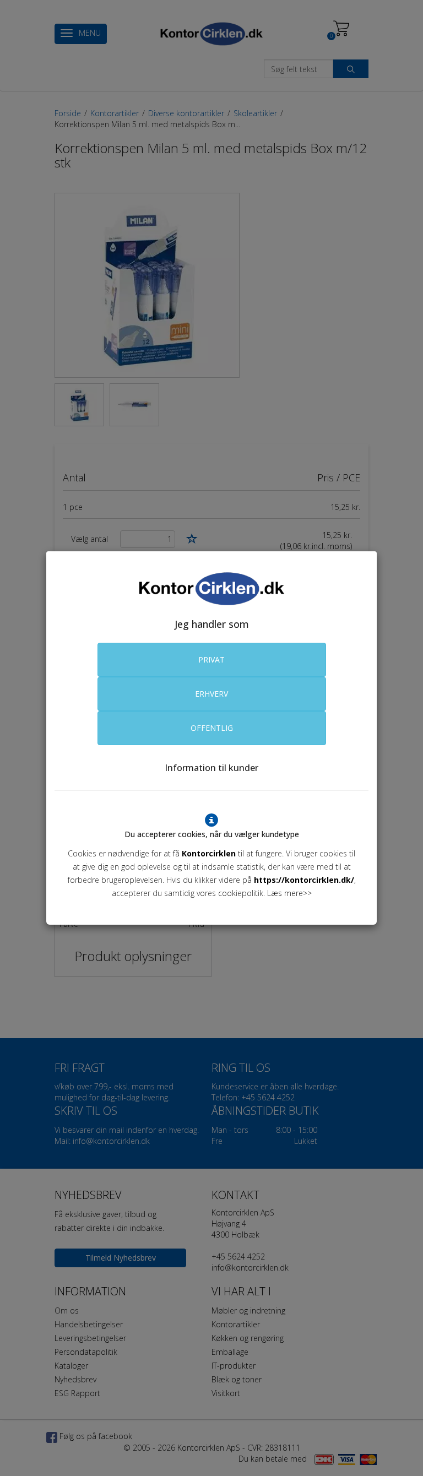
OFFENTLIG (212, 728)
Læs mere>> (289, 893)
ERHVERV (211, 693)
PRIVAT (211, 659)
